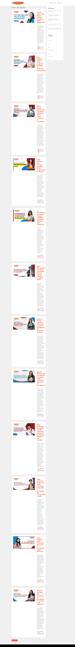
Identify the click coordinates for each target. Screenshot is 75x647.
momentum (50, 40)
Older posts (15, 640)
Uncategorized (50, 56)
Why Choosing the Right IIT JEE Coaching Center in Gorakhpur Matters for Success (41, 432)
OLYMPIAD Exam (51, 50)
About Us (54, 2)
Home (51, 2)
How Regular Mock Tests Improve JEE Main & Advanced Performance (41, 63)
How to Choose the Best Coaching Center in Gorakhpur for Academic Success (41, 325)
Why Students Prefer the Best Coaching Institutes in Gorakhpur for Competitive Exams (41, 487)
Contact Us (59, 2)
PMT (49, 53)
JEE (48, 37)
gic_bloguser (41, 48)
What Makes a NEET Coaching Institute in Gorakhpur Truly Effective (41, 544)
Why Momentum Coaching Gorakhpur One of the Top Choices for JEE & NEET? (41, 272)
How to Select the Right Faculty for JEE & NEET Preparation (41, 17)
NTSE (49, 47)
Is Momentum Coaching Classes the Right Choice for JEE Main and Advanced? (41, 217)
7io (45, 645)
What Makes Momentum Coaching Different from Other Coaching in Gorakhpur (41, 113)
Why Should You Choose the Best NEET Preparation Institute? (41, 165)
